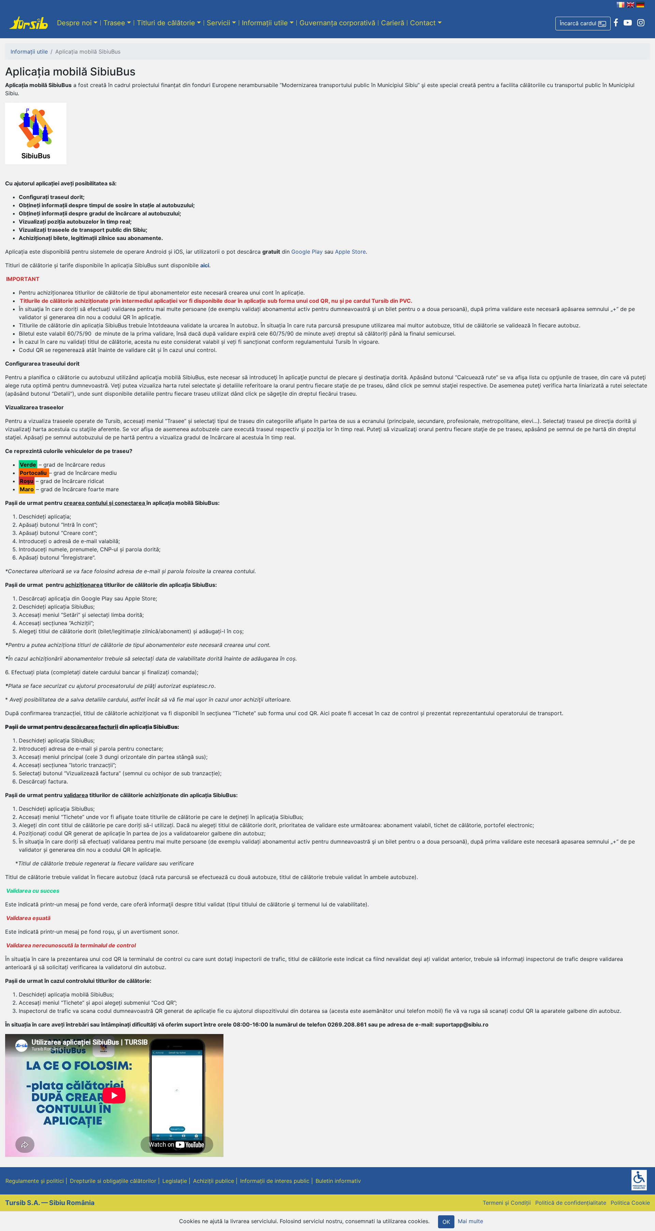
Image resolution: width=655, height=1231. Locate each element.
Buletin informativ (338, 1180)
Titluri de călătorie (166, 23)
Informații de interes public (274, 1180)
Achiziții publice (213, 1180)
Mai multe (470, 1221)
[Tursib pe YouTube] (628, 23)
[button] (583, 23)
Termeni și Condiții (507, 1202)
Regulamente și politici (34, 1180)
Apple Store (350, 251)
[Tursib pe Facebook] (616, 23)
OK (446, 1221)
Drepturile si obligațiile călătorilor (113, 1180)
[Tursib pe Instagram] (641, 23)
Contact (423, 23)
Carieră (392, 23)
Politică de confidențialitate (570, 1202)
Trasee (114, 23)
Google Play (307, 251)
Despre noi (74, 23)
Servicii (218, 23)
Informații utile (265, 23)
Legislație (174, 1180)
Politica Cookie (630, 1202)
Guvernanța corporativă (337, 23)
